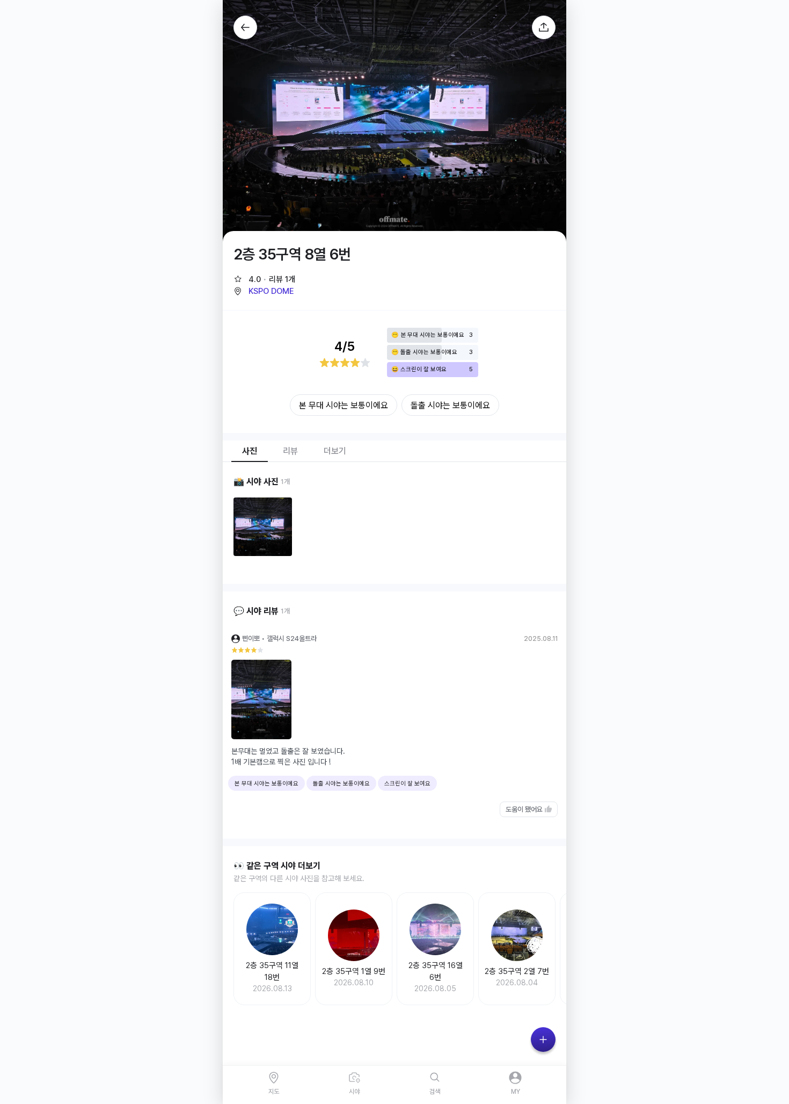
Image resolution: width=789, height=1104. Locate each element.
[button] (263, 291)
